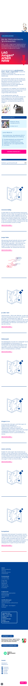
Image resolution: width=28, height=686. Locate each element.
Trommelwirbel (5, 596)
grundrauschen (5, 579)
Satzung (3, 570)
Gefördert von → (7, 636)
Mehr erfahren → (6, 225)
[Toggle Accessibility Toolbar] (2, 684)
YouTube (6, 673)
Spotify (5, 672)
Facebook (6, 667)
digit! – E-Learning (7, 614)
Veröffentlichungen (6, 600)
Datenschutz (4, 664)
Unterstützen (4, 573)
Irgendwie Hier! (6, 613)
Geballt (3, 597)
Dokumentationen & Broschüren (9, 602)
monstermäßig (5, 577)
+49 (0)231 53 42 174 (14, 123)
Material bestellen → (13, 151)
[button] (23, 682)
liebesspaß (4, 583)
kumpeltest (4, 587)
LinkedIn (6, 670)
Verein (3, 568)
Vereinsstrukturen (6, 572)
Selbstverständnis (6, 569)
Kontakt (3, 660)
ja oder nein (4, 582)
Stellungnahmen (5, 601)
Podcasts (3, 607)
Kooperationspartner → (9, 645)
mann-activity (4, 586)
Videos (3, 604)
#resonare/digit (5, 594)
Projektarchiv (5, 591)
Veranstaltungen (6, 618)
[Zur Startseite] (23, 60)
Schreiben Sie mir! (14, 126)
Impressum (4, 663)
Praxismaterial (5, 576)
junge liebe (4, 580)
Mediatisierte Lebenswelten (8, 593)
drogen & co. (4, 585)
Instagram (6, 668)
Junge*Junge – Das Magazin (8, 605)
